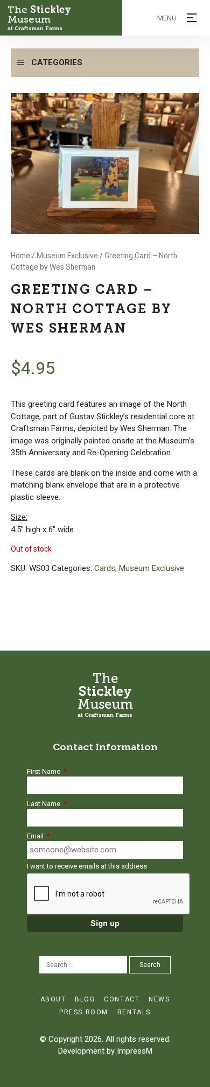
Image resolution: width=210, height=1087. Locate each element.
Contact (121, 999)
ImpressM (134, 1051)
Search (149, 965)
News (159, 999)
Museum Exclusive (67, 255)
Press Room (83, 1012)
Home (20, 255)
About (53, 999)
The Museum (39, 18)
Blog (85, 999)
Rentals (134, 1012)
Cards (104, 568)
